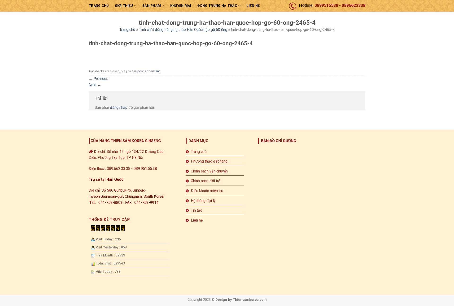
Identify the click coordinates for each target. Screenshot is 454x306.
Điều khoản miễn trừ (207, 191)
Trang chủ (99, 6)
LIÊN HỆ (253, 6)
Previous (98, 78)
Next (95, 85)
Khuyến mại (180, 6)
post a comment (148, 71)
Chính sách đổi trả (205, 181)
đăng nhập (118, 107)
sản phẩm (151, 6)
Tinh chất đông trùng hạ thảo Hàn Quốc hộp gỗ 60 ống (183, 29)
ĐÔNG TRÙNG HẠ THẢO (217, 6)
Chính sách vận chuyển (209, 171)
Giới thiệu (124, 6)
